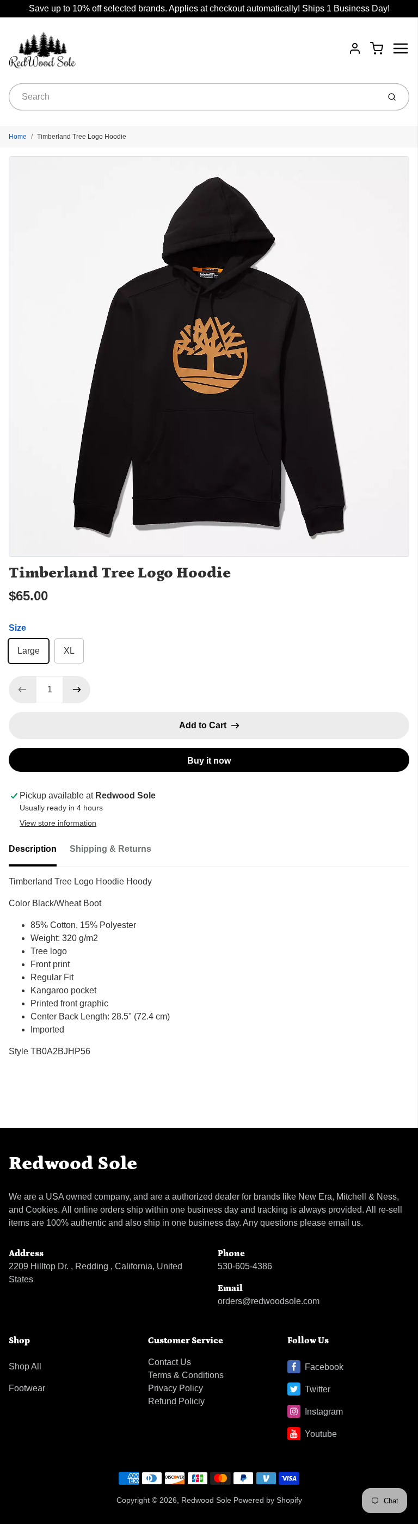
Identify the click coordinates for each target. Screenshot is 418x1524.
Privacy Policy (175, 1388)
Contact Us (169, 1362)
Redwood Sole (73, 1163)
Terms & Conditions (186, 1375)
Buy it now (209, 760)
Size (17, 627)
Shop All (25, 1366)
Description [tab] (33, 848)
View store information (58, 823)
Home (18, 136)
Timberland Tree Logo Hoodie (81, 136)
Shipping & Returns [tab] (110, 848)
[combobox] (193, 96)
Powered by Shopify (267, 1500)
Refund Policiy (176, 1401)
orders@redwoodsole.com (268, 1301)
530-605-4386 (245, 1266)
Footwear (27, 1388)
